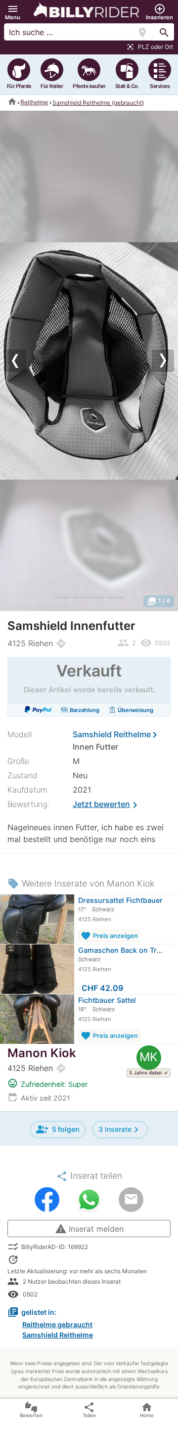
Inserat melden (89, 1229)
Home (147, 1409)
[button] (12, 12)
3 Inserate (120, 1129)
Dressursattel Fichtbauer (120, 900)
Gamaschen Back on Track (123, 950)
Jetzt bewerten (107, 805)
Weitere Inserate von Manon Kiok (80, 883)
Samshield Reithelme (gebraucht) (98, 102)
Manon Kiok (41, 1053)
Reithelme (34, 102)
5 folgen (58, 1129)
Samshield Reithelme (112, 734)
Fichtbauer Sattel (107, 1000)
